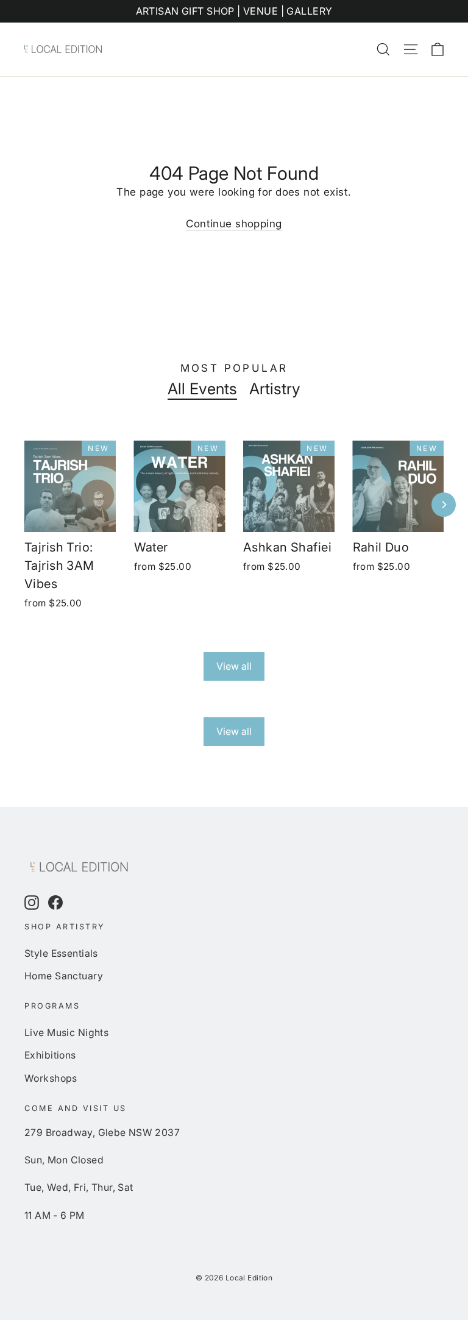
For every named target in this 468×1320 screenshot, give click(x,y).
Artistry (274, 389)
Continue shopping (234, 224)
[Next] (443, 504)
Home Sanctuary (63, 976)
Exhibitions (50, 1055)
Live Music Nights (66, 1032)
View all (234, 666)
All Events (202, 389)
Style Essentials (61, 953)
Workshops (50, 1078)
